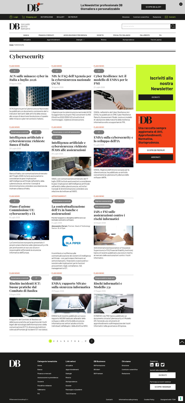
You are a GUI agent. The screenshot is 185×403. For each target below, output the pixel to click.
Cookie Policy (149, 399)
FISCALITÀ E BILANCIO (121, 35)
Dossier (68, 386)
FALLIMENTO (145, 35)
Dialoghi (79, 40)
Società (41, 382)
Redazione (157, 17)
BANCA (26, 35)
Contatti (109, 399)
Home (11, 45)
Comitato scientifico (141, 17)
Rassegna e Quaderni (74, 390)
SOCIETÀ (100, 35)
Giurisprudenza (128, 40)
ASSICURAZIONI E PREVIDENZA (75, 35)
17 (85, 341)
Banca (40, 369)
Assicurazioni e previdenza (48, 378)
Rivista (103, 40)
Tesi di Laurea (156, 40)
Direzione (126, 17)
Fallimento (41, 390)
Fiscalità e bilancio (45, 386)
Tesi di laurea (71, 394)
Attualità (27, 40)
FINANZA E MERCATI (46, 35)
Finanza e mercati (44, 373)
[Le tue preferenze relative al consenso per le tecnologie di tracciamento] (180, 398)
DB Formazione (47, 17)
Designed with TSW (168, 399)
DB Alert (60, 17)
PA (160, 35)
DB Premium (72, 17)
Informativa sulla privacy (128, 399)
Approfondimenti (53, 40)
